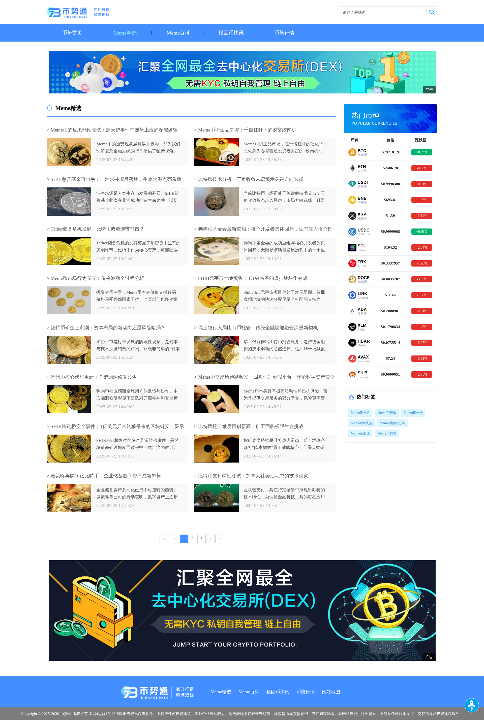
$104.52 (390, 247)
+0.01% (422, 232)
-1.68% (422, 295)
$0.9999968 (390, 232)
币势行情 (284, 33)
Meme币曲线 (360, 433)
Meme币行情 (386, 413)
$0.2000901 (390, 311)
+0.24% (422, 152)
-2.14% (422, 216)
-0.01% (422, 184)
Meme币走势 (413, 413)
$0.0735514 (390, 343)
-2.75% (422, 374)
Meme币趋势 (386, 433)
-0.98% (422, 168)
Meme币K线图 (361, 423)
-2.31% (422, 311)
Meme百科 (178, 33)
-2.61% (422, 359)
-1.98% (422, 263)
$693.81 (390, 200)
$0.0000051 (390, 374)
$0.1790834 (390, 327)
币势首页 (72, 33)
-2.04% (422, 247)
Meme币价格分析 (392, 423)
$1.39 (390, 216)
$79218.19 (390, 152)
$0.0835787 (390, 279)
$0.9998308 (390, 184)
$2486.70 (390, 168)
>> (221, 539)
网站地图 (331, 691)
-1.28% (422, 327)
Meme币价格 (360, 413)
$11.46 (390, 295)
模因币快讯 (231, 33)
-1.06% (422, 200)
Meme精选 (125, 33)
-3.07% (422, 343)
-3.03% (422, 279)
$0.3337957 (390, 263)
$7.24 (390, 358)
